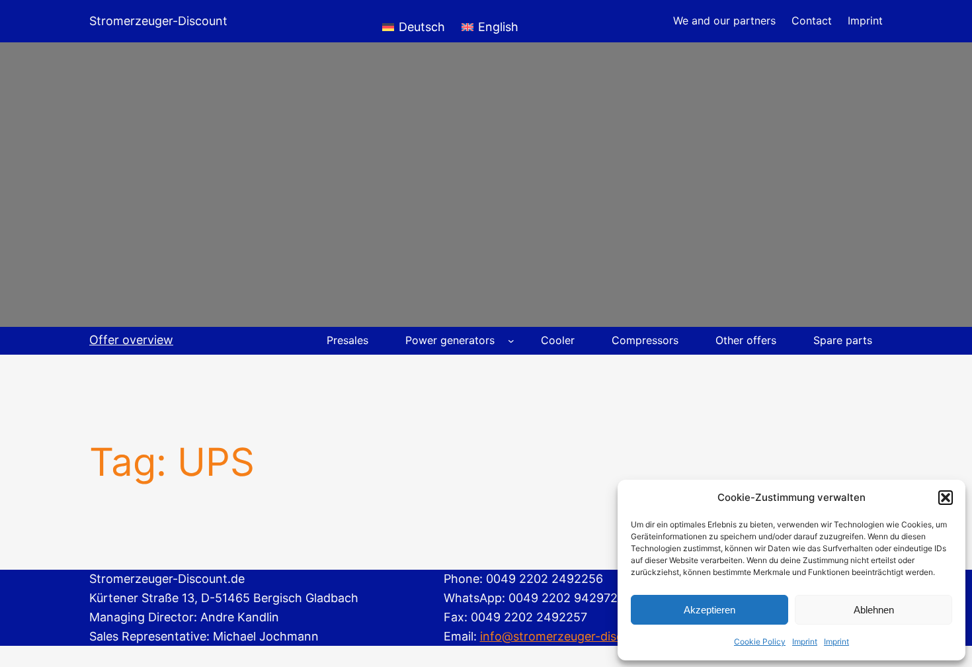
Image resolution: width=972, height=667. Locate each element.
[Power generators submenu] (511, 340)
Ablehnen (874, 609)
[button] (945, 497)
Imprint (804, 641)
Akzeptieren (709, 609)
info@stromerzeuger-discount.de (573, 636)
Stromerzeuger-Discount (158, 21)
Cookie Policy (760, 641)
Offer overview (131, 340)
